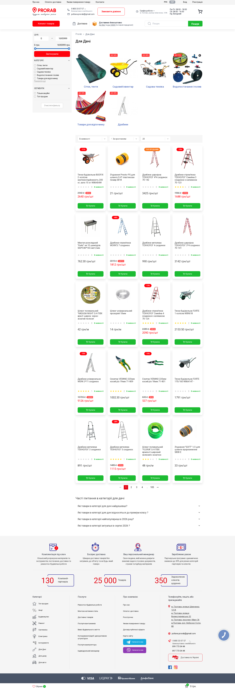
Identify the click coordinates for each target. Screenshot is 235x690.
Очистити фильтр (52, 105)
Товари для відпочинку (47, 78)
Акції (40, 610)
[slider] (35, 49)
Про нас (36, 2)
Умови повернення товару (78, 2)
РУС (165, 2)
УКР (172, 2)
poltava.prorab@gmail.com (83, 14)
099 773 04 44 (178, 646)
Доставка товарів (85, 617)
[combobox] (93, 139)
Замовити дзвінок (111, 11)
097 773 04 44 (178, 651)
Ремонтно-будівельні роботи (90, 605)
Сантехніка (42, 630)
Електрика (42, 636)
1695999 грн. (63, 45)
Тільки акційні (43, 93)
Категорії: (39, 60)
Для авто (42, 662)
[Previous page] (120, 487)
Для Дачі (42, 649)
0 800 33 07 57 (77, 9)
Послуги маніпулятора (87, 645)
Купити (92, 206)
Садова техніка (44, 72)
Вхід (185, 2)
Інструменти (43, 643)
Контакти (100, 2)
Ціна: (36, 35)
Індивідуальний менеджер (88, 651)
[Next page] (157, 487)
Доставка (82, 23)
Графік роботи (146, 11)
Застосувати (52, 54)
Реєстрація (197, 2)
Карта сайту (128, 636)
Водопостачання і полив (48, 75)
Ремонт (41, 623)
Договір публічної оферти (134, 630)
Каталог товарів (46, 23)
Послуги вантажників (87, 623)
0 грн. (37, 45)
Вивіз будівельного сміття (89, 630)
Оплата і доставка (53, 2)
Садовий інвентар (45, 69)
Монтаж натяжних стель (88, 611)
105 (152, 487)
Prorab (78, 34)
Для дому (42, 656)
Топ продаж (42, 96)
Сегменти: (39, 88)
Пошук (195, 23)
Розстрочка (128, 617)
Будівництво (43, 617)
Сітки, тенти (42, 65)
